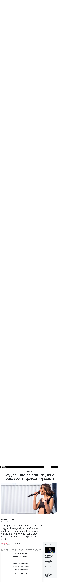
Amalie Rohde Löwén (6, 543)
